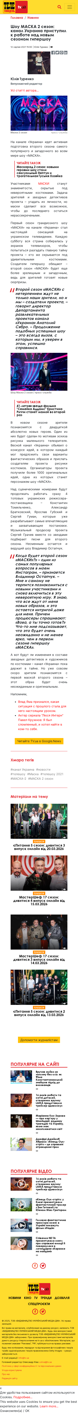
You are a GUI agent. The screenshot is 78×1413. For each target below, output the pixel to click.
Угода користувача (12, 1370)
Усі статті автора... (25, 90)
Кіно (27, 1298)
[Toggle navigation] (69, 7)
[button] (59, 7)
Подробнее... (22, 1397)
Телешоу (39, 841)
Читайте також (39, 169)
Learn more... (49, 1406)
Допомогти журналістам (39, 1040)
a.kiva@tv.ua (45, 1362)
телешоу (18, 774)
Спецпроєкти (39, 1304)
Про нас (6, 1374)
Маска (34, 774)
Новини (33, 17)
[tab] (35, 1265)
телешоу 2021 (52, 774)
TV (36, 1298)
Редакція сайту (9, 1378)
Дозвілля (62, 1298)
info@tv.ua (24, 1358)
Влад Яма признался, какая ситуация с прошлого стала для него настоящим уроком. (42, 706)
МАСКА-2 (19, 778)
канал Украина (23, 769)
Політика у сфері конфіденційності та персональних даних (31, 1366)
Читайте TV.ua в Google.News (39, 741)
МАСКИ (43, 183)
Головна (17, 17)
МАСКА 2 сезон (41, 778)
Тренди (46, 1298)
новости (44, 769)
